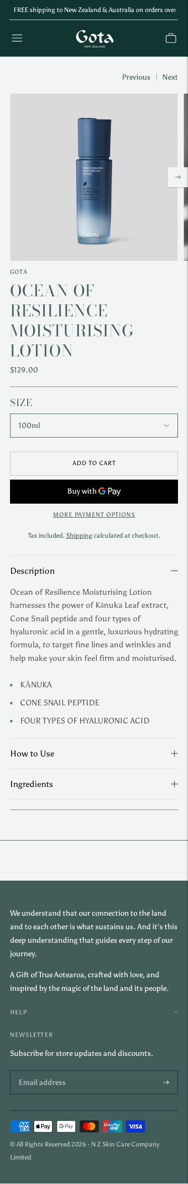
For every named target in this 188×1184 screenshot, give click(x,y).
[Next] (178, 177)
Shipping (79, 535)
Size (21, 403)
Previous (136, 77)
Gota (19, 271)
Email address (39, 1071)
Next (170, 77)
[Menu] (17, 38)
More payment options (94, 514)
